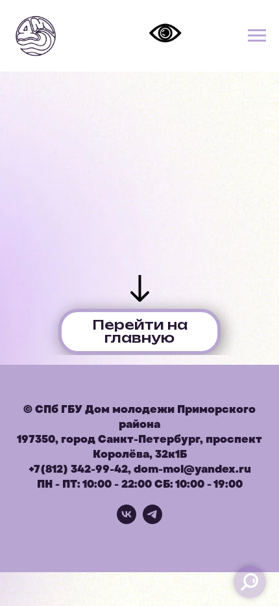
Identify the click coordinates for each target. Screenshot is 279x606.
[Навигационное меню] (257, 35)
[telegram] (152, 520)
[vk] (126, 520)
